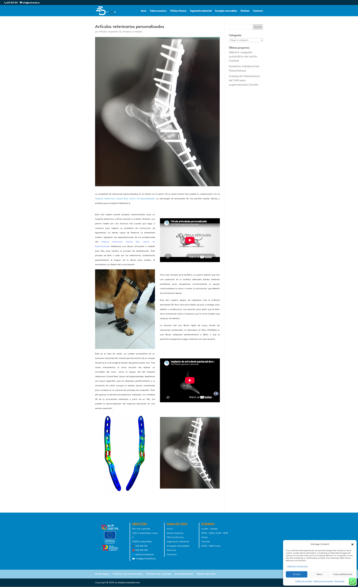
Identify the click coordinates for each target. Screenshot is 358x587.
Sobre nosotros (158, 11)
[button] (352, 544)
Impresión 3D (115, 32)
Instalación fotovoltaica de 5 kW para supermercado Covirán (244, 80)
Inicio (143, 11)
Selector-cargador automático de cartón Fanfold (243, 56)
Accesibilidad (184, 573)
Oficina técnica (178, 11)
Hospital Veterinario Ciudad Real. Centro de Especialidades (125, 199)
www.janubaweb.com (129, 582)
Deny (319, 574)
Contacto (258, 11)
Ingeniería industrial (201, 11)
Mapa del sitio (206, 573)
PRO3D (103, 32)
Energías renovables (226, 11)
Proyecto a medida (132, 32)
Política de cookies (303, 581)
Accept (297, 574)
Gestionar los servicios (297, 566)
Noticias (245, 11)
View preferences (342, 574)
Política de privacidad (323, 581)
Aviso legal (339, 581)
